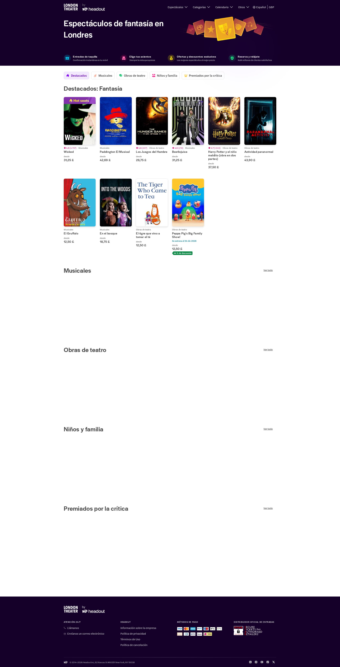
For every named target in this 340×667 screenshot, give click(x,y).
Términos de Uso (130, 639)
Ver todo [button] (268, 270)
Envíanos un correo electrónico (85, 633)
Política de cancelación (134, 645)
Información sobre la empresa (138, 628)
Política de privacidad (133, 633)
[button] (178, 7)
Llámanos (73, 628)
